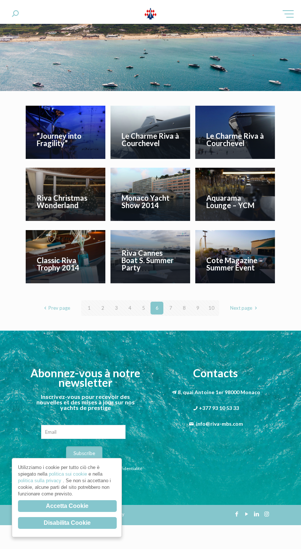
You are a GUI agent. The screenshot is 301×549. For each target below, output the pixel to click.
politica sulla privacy (40, 480)
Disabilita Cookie (67, 523)
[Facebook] (237, 513)
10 (211, 308)
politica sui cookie (68, 474)
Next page (241, 308)
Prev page (59, 308)
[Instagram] (267, 513)
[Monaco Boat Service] (150, 14)
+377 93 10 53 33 (219, 408)
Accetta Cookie (67, 506)
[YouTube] (247, 513)
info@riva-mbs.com (219, 424)
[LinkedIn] (257, 513)
